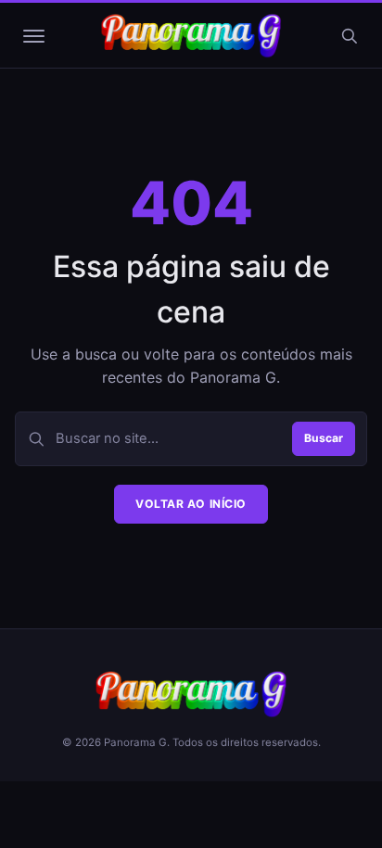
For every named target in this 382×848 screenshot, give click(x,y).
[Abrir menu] (33, 36)
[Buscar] (348, 36)
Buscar (323, 438)
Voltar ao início (191, 504)
